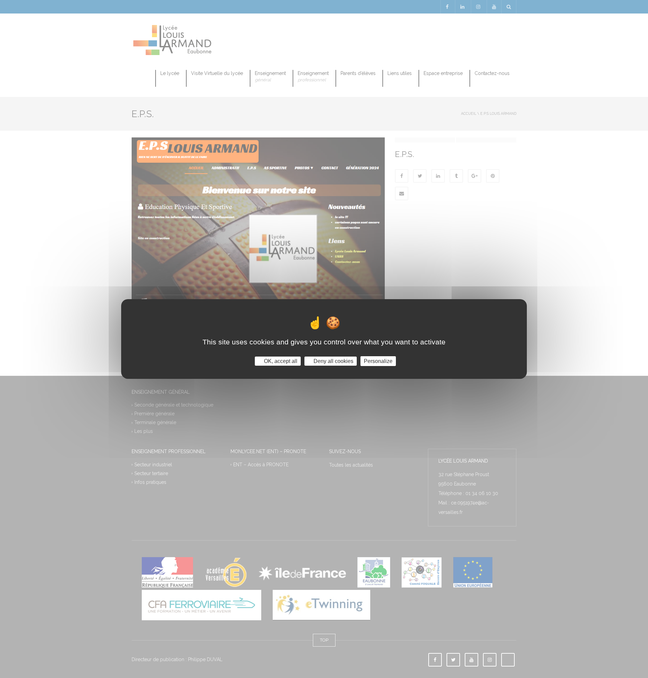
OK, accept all (280, 361)
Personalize (378, 361)
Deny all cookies (332, 361)
